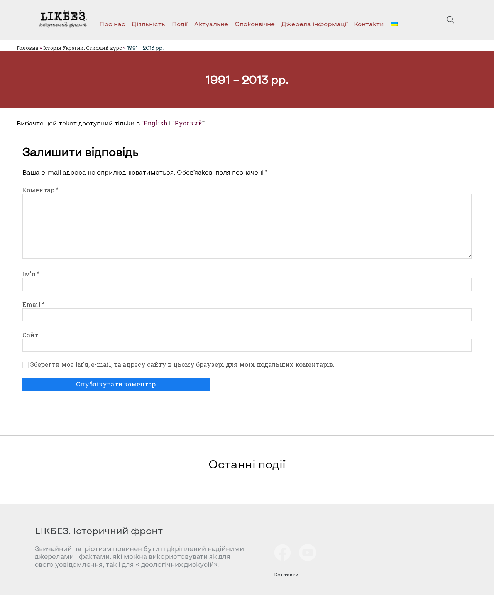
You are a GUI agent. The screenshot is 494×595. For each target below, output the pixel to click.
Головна (27, 47)
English (155, 123)
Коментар (40, 190)
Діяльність (148, 23)
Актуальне (211, 23)
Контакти (369, 23)
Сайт (30, 335)
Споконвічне (255, 23)
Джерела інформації (314, 23)
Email (33, 304)
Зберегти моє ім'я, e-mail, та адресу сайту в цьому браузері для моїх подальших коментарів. (182, 364)
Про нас (112, 23)
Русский (188, 123)
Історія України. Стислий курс (82, 47)
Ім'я (30, 274)
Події (180, 23)
